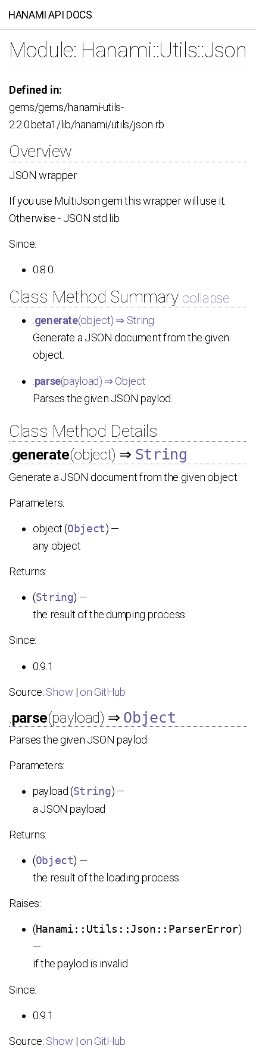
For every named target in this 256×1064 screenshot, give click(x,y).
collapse (205, 298)
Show (59, 692)
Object (86, 528)
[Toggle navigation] (233, 14)
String (161, 454)
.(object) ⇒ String (93, 320)
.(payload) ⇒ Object (89, 381)
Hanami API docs (50, 15)
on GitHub (103, 692)
